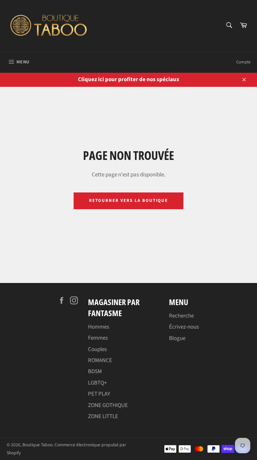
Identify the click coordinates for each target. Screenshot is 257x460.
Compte (243, 62)
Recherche (181, 316)
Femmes (98, 338)
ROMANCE (100, 360)
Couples (97, 349)
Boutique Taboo (37, 445)
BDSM (95, 371)
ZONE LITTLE (103, 416)
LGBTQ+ (97, 383)
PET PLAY (99, 394)
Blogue (177, 338)
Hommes (98, 327)
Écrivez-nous (184, 327)
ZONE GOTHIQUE (108, 405)
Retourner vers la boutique (128, 200)
